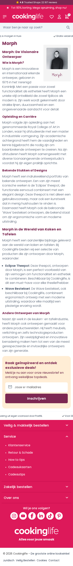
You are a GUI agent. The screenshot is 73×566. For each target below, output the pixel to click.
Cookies (42, 560)
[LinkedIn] (41, 516)
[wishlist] (51, 16)
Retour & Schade (20, 452)
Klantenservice (19, 445)
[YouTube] (23, 516)
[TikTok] (50, 516)
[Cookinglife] (27, 17)
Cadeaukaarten (19, 467)
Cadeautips (16, 474)
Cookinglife (20, 553)
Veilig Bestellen (25, 560)
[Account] (59, 16)
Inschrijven (36, 398)
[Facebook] (32, 516)
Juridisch (8, 560)
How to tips (16, 460)
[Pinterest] (59, 516)
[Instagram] (14, 516)
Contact (54, 560)
